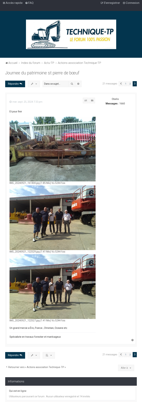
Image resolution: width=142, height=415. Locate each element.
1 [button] (125, 83)
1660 (122, 103)
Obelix (115, 99)
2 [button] (130, 83)
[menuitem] (29, 2)
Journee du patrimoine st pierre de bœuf (42, 72)
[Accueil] (71, 34)
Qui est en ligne (17, 391)
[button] (121, 83)
